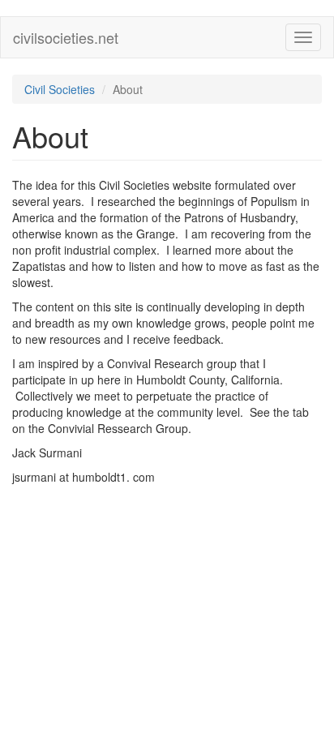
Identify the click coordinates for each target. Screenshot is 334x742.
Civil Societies (59, 89)
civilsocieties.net (65, 37)
